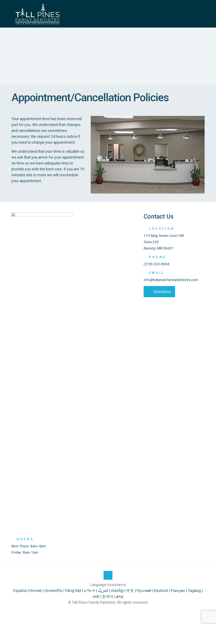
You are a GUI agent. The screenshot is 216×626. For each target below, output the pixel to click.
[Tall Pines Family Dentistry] (37, 13)
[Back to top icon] (108, 575)
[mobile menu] (197, 13)
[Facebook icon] (108, 611)
